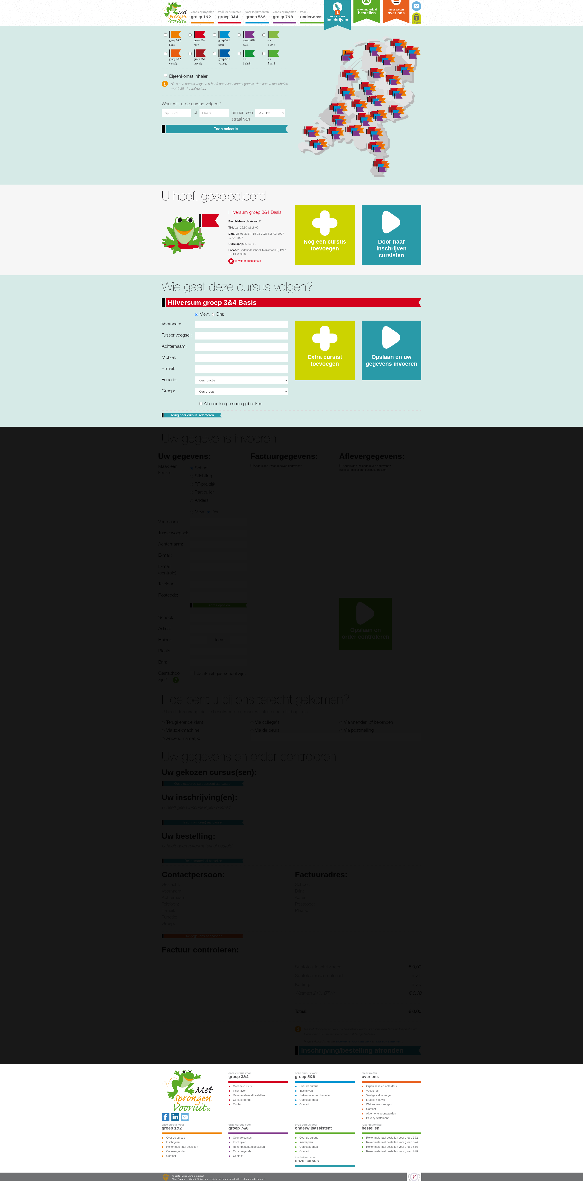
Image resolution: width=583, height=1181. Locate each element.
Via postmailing (359, 730)
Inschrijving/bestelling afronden (352, 1050)
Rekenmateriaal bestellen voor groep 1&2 (392, 1137)
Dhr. (220, 313)
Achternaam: (174, 346)
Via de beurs (267, 730)
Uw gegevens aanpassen (203, 936)
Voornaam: (172, 323)
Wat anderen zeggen (379, 1104)
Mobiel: (169, 357)
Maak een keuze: (167, 469)
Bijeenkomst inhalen (189, 76)
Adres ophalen (219, 605)
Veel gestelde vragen (379, 1095)
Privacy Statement (377, 1118)
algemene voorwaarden (353, 1041)
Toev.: (219, 639)
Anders (202, 500)
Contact (238, 1104)
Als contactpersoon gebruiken (232, 403)
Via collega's (267, 722)
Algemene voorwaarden (381, 1113)
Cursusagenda (242, 1099)
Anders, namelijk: (183, 738)
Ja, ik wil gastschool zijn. (221, 673)
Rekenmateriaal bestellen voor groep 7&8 (392, 1151)
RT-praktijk (205, 483)
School (201, 467)
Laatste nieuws (375, 1099)
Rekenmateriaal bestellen (203, 861)
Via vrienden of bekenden (368, 722)
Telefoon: (167, 583)
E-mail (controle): (168, 569)
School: (165, 617)
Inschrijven (239, 1090)
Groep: (168, 390)
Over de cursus (242, 1086)
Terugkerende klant (184, 722)
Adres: (164, 628)
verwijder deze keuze (247, 260)
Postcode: (168, 594)
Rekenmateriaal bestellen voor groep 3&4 (392, 1142)
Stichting (203, 475)
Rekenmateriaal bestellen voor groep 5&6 (392, 1146)
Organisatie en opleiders (381, 1086)
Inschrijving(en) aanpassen (203, 822)
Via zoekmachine (182, 730)
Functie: (169, 379)
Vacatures (372, 1090)
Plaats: (165, 650)
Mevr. (204, 313)
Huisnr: (165, 639)
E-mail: (168, 368)
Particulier (204, 491)
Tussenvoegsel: (177, 334)
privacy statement (389, 1041)
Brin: (162, 661)
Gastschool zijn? (169, 676)
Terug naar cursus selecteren (192, 415)
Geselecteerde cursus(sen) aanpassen (203, 783)
